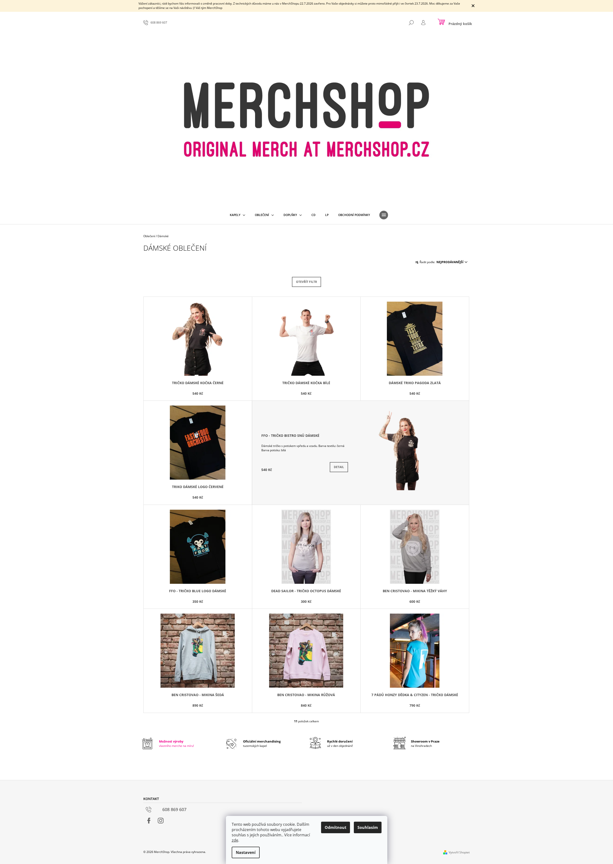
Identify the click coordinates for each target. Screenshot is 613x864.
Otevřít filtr (306, 282)
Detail (339, 467)
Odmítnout (335, 827)
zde (235, 840)
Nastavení (246, 852)
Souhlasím (367, 827)
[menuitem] (237, 215)
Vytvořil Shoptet (459, 852)
